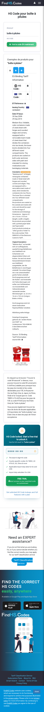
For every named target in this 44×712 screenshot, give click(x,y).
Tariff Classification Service (23, 562)
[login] (34, 3)
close (37, 691)
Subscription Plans (15, 678)
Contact (22, 681)
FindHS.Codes (9, 691)
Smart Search (11, 681)
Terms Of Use (31, 681)
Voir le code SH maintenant (23, 44)
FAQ (34, 678)
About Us (27, 678)
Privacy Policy (21, 683)
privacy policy (13, 698)
